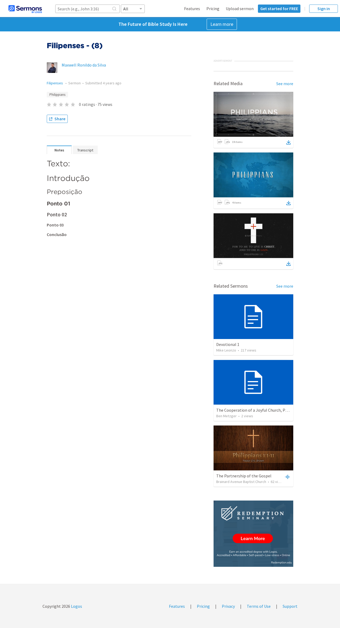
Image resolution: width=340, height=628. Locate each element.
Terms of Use (259, 606)
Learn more (221, 24)
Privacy (228, 606)
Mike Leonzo (226, 350)
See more (284, 83)
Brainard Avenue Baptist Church (241, 481)
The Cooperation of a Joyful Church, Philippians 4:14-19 (266, 410)
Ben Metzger (226, 416)
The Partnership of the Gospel (243, 475)
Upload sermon (240, 8)
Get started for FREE (279, 8)
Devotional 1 (227, 344)
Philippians (57, 94)
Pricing (212, 8)
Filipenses (55, 83)
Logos (76, 606)
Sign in (323, 8)
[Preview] (287, 477)
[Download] (288, 142)
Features (192, 8)
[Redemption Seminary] (253, 534)
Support (290, 606)
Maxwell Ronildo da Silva (84, 65)
